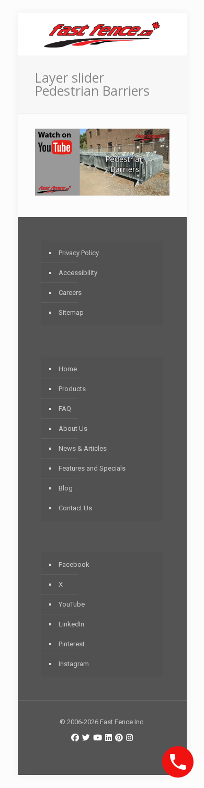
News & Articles (83, 448)
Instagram (74, 664)
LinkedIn (71, 624)
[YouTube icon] (97, 738)
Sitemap (71, 312)
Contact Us (75, 508)
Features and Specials (92, 468)
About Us (73, 428)
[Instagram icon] (129, 738)
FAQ (65, 409)
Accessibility (78, 273)
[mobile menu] (173, 34)
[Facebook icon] (75, 738)
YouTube (72, 604)
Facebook (74, 564)
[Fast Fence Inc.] (102, 34)
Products (72, 389)
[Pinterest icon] (119, 738)
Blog (66, 488)
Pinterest (72, 644)
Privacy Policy (79, 253)
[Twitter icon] (86, 738)
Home (68, 369)
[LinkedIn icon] (108, 738)
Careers (70, 292)
